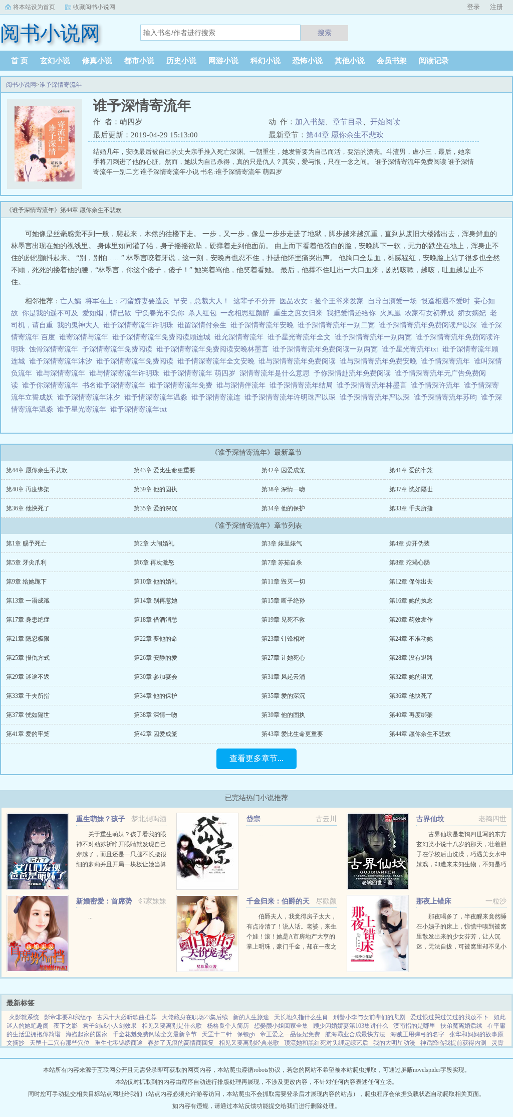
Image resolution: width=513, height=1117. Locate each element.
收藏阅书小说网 (94, 7)
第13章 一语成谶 (28, 600)
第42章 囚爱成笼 (283, 470)
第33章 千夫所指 (411, 508)
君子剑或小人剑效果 (110, 1025)
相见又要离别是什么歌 (172, 1025)
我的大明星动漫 (394, 1042)
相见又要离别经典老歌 (249, 1042)
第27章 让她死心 (283, 657)
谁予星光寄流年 (83, 409)
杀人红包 (202, 313)
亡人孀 (70, 301)
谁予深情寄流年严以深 (377, 397)
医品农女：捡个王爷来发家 (322, 301)
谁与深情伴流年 (243, 385)
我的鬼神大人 (78, 325)
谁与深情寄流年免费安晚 (380, 361)
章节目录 (348, 122)
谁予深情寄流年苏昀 (447, 397)
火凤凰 (390, 313)
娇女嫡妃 (472, 313)
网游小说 (223, 61)
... (261, 834)
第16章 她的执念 (411, 600)
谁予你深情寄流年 (52, 385)
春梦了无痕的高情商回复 (181, 1042)
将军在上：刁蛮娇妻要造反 (127, 301)
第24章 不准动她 (411, 638)
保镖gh (246, 1034)
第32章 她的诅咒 (411, 676)
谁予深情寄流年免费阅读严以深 (430, 325)
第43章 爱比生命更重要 (164, 470)
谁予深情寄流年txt (140, 409)
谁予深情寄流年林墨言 (374, 385)
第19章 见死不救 (283, 619)
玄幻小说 (55, 61)
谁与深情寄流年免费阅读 (299, 361)
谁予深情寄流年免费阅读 (136, 361)
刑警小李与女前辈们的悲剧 (369, 1017)
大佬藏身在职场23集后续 (195, 1017)
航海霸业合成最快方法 (355, 1034)
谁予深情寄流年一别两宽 (375, 337)
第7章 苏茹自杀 (282, 562)
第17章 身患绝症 (28, 619)
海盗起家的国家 (87, 1034)
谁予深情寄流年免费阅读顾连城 (163, 337)
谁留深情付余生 (203, 325)
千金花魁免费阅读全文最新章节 (155, 1034)
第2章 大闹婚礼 (154, 543)
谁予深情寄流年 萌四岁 (201, 373)
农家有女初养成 (429, 313)
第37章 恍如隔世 (411, 489)
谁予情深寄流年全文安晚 (218, 361)
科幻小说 (265, 61)
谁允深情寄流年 (241, 337)
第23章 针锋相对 (283, 638)
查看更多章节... (256, 758)
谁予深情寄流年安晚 (264, 325)
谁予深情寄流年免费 (182, 385)
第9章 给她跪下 (26, 581)
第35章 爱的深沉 (155, 508)
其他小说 (350, 61)
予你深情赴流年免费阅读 (354, 373)
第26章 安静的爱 (155, 657)
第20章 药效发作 (411, 619)
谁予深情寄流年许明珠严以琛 (292, 397)
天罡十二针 (217, 1034)
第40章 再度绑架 (28, 489)
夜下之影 (66, 1025)
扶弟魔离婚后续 (461, 1025)
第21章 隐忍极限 (28, 638)
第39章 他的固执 (155, 489)
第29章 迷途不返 (28, 676)
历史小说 (181, 61)
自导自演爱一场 (392, 301)
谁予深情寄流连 (217, 397)
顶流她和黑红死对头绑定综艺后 (326, 1042)
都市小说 (139, 61)
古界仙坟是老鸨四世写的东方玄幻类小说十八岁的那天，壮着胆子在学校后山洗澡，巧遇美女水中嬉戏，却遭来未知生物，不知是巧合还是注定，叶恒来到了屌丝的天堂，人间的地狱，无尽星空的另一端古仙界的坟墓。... (461, 864)
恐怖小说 (308, 61)
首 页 (19, 61)
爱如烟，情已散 (106, 313)
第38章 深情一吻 (283, 489)
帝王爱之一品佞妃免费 (290, 1034)
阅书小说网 (21, 84)
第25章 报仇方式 (28, 657)
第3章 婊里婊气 (282, 543)
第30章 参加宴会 (155, 676)
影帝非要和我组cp (68, 1017)
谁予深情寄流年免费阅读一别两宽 (327, 349)
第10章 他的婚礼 (155, 581)
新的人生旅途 (251, 1017)
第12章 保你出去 (411, 581)
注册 (496, 7)
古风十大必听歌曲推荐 (127, 1017)
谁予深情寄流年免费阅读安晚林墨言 (214, 349)
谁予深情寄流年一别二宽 (338, 325)
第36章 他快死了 (28, 508)
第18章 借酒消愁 (155, 619)
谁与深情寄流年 (62, 373)
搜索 (325, 33)
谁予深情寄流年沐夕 (90, 397)
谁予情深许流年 (437, 385)
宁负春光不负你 (159, 313)
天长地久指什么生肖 (301, 1017)
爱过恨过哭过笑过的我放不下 (449, 1017)
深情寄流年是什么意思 (276, 373)
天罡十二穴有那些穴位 (60, 1042)
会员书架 (392, 61)
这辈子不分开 (254, 301)
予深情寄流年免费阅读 (119, 349)
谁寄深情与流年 (85, 337)
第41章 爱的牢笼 (411, 470)
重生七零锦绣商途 (119, 1042)
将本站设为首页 (34, 7)
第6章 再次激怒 (154, 562)
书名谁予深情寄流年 (115, 385)
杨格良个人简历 (228, 1025)
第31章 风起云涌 (283, 676)
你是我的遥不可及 (50, 313)
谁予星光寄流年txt (412, 349)
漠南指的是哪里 (414, 1025)
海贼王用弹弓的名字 (417, 1034)
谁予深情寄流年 (61, 84)
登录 (473, 7)
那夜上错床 (433, 901)
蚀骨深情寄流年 (55, 349)
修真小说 (97, 61)
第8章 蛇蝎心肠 (409, 562)
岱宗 (253, 819)
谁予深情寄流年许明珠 (140, 325)
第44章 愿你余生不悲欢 (345, 135)
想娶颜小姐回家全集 (281, 1025)
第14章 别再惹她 (155, 600)
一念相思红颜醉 (245, 313)
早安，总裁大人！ (201, 301)
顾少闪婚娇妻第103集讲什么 (350, 1025)
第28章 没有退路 (411, 657)
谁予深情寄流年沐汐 (62, 361)
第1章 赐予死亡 (26, 543)
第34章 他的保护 (283, 508)
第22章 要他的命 (155, 638)
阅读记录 (434, 61)
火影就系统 (24, 1017)
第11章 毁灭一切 (283, 581)
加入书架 (310, 122)
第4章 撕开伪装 (409, 543)
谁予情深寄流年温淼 (157, 397)
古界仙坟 (430, 819)
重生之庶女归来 (298, 313)
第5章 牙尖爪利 (26, 562)
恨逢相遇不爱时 (445, 301)
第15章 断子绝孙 (283, 600)
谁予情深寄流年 (447, 361)
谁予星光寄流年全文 (301, 337)
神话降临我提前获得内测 (453, 1042)
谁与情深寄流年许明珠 (126, 373)
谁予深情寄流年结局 (303, 385)
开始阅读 (385, 122)
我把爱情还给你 (351, 313)
